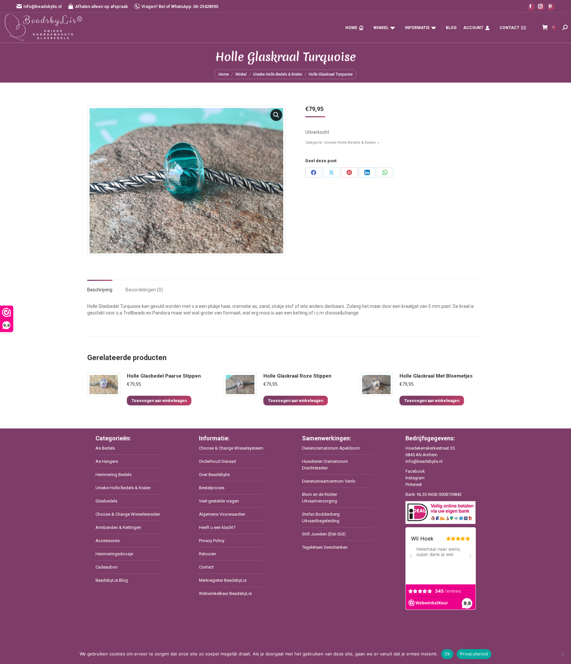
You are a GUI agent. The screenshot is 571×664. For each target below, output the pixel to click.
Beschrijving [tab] (99, 289)
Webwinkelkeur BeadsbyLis (225, 593)
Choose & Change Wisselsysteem (231, 448)
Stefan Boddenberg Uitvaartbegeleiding (321, 517)
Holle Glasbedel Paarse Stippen (164, 376)
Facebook (415, 471)
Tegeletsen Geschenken (325, 547)
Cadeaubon (106, 567)
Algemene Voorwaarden (222, 514)
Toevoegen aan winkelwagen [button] (159, 400)
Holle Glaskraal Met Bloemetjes (436, 376)
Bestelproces (211, 487)
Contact (206, 567)
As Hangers (106, 461)
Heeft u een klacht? (217, 527)
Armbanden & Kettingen (118, 527)
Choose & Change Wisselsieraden (127, 514)
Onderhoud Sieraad (217, 461)
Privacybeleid (474, 653)
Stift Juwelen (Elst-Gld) (324, 534)
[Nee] (562, 654)
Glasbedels (106, 500)
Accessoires (107, 540)
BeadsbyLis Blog (111, 580)
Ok (447, 653)
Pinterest (413, 484)
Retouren (207, 553)
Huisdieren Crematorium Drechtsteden (325, 464)
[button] (276, 115)
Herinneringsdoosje (114, 553)
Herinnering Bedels (113, 474)
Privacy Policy (211, 540)
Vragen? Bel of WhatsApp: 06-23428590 (179, 6)
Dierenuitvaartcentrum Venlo (329, 481)
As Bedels (105, 448)
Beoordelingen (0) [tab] (144, 289)
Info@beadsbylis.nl (42, 6)
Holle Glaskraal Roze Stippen (297, 376)
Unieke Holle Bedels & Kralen (350, 142)
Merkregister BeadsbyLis (223, 580)
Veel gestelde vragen (219, 500)
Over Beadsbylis (214, 474)
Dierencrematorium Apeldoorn (331, 448)
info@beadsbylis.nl (423, 461)
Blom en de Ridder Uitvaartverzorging (319, 497)
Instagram (415, 477)
